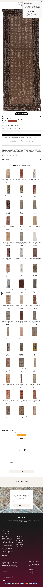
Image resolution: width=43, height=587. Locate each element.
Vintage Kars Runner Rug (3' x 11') (21, 274)
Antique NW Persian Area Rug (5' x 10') (8, 417)
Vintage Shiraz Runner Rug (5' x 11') (21, 322)
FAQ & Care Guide (19, 546)
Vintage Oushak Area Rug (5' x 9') (8, 353)
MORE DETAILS (5, 159)
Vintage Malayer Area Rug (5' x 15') (34, 417)
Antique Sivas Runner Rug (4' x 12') (34, 211)
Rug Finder (18, 538)
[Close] (41, 1)
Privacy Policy (19, 542)
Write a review (21, 435)
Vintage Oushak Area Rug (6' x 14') (8, 243)
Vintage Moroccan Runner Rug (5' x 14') (21, 338)
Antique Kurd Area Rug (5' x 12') (8, 322)
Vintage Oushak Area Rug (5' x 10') (21, 417)
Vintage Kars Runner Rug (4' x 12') (8, 259)
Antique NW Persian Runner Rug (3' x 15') (21, 385)
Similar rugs (9, 128)
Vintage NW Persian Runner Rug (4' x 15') (21, 243)
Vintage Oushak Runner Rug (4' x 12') (8, 196)
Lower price (22, 128)
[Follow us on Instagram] (30, 572)
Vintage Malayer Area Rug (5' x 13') (8, 369)
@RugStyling (32, 569)
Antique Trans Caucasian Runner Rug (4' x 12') (8, 211)
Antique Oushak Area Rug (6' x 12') (21, 369)
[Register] (18, 571)
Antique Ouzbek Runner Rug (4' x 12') (35, 306)
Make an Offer (12, 120)
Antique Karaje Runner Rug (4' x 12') (35, 243)
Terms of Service (19, 544)
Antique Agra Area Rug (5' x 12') (35, 259)
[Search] (5, 4)
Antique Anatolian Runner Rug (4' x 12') (8, 274)
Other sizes (15, 128)
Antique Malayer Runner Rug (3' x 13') (35, 369)
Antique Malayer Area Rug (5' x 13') (21, 227)
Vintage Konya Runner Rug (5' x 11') (8, 385)
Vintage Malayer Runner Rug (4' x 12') (35, 290)
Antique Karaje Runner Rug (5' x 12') (8, 180)
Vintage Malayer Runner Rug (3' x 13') (21, 353)
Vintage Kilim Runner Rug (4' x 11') (8, 227)
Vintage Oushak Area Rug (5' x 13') (21, 306)
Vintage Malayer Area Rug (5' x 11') (21, 290)
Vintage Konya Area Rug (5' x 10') (8, 306)
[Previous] (2, 116)
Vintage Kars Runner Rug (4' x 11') (21, 196)
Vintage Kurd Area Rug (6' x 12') (35, 353)
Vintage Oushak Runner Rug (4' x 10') (35, 274)
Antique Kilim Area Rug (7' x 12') (35, 338)
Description (5, 147)
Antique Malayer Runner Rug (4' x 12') (35, 385)
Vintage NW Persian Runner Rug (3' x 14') (8, 338)
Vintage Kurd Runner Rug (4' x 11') (8, 401)
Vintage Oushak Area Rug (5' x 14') (34, 196)
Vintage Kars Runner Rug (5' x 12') (21, 180)
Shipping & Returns (20, 540)
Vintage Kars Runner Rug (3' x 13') (35, 180)
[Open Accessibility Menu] (2, 293)
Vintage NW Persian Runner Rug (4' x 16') (21, 211)
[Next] (40, 116)
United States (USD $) (7, 577)
